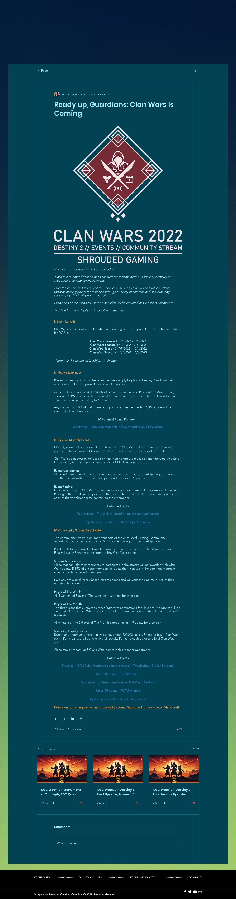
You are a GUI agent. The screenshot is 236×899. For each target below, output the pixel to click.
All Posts (43, 71)
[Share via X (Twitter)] (64, 718)
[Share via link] (81, 718)
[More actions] (180, 94)
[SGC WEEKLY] (62, 769)
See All (195, 748)
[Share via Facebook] (55, 718)
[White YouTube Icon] (195, 892)
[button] (194, 70)
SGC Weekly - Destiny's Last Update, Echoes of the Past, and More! (115, 792)
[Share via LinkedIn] (72, 718)
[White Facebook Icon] (185, 892)
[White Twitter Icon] (190, 892)
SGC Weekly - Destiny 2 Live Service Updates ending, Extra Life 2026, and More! (171, 792)
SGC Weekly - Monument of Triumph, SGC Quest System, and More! (61, 792)
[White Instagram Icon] (200, 892)
